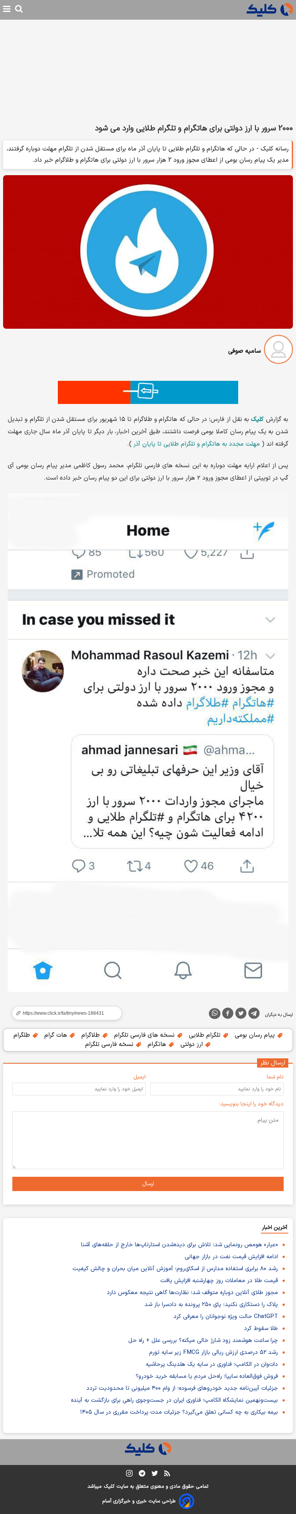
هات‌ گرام (56, 1035)
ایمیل (139, 1077)
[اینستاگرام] (129, 1475)
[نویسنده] (278, 351)
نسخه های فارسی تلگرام (145, 1035)
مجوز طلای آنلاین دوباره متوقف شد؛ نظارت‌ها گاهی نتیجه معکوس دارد (192, 1292)
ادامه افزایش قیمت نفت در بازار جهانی (231, 1256)
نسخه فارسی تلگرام (110, 1044)
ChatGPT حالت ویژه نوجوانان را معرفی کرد (225, 1316)
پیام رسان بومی (256, 1035)
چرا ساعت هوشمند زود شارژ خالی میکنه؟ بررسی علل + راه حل (203, 1340)
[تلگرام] (254, 1014)
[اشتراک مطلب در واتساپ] (214, 1013)
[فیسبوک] (228, 1014)
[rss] (167, 1474)
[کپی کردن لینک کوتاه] (63, 1013)
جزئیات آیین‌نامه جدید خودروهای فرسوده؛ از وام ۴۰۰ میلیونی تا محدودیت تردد (182, 1388)
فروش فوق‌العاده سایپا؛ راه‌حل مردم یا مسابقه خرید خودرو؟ (207, 1376)
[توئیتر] (241, 1014)
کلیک (109, 1486)
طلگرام (22, 1035)
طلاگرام (91, 1035)
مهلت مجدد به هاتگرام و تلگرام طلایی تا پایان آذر (196, 444)
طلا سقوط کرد (261, 1328)
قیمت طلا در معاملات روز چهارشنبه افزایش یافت (219, 1280)
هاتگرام (158, 1044)
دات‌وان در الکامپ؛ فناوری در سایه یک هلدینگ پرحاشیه (212, 1364)
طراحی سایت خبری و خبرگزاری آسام (139, 1501)
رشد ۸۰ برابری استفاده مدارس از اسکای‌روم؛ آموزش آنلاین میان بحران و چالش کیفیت (175, 1268)
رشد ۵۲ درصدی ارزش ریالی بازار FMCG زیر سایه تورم (213, 1352)
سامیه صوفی (244, 351)
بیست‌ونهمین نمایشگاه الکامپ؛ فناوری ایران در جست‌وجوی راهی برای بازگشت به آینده (174, 1400)
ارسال (148, 1184)
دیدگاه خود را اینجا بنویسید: (251, 1104)
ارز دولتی (192, 1044)
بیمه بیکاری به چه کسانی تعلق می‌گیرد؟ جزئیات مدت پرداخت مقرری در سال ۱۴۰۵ (179, 1412)
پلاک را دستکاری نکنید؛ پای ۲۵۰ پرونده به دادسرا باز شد (211, 1304)
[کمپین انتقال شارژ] (148, 392)
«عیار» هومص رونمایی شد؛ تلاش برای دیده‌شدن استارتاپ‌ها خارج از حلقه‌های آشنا (179, 1244)
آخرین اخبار (274, 1227)
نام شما (275, 1077)
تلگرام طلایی (205, 1035)
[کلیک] (270, 10)
